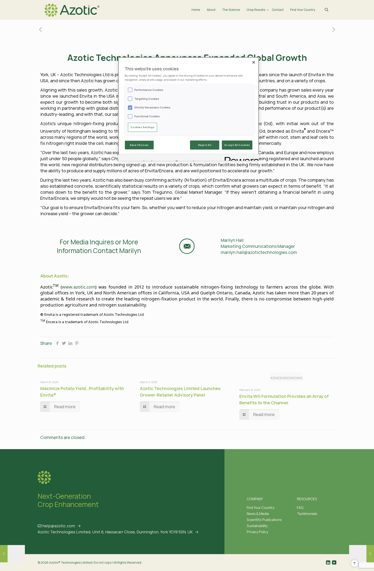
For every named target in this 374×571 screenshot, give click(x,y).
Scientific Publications (264, 519)
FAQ (300, 507)
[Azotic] (72, 9)
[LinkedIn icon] (328, 562)
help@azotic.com (58, 525)
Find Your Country (260, 507)
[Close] (253, 62)
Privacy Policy (257, 531)
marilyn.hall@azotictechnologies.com (259, 252)
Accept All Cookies (237, 145)
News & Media (258, 513)
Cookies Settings (142, 127)
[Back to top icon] (354, 563)
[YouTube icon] (334, 562)
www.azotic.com (78, 287)
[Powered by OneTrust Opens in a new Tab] (240, 158)
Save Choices (139, 145)
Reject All (204, 145)
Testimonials (307, 513)
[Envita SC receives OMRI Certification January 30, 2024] (361, 553)
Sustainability (257, 525)
